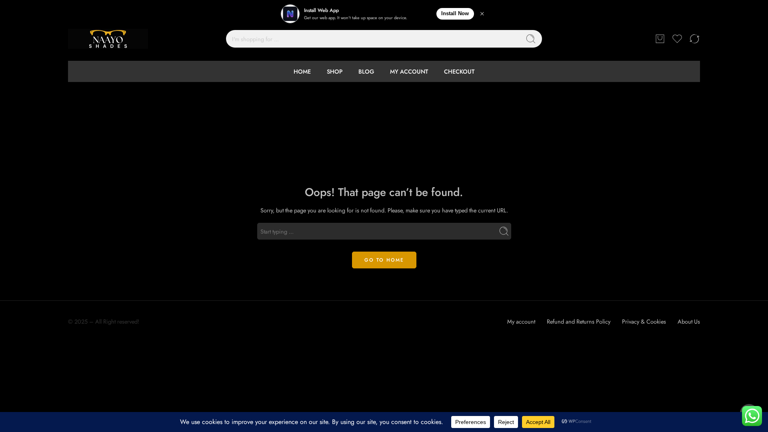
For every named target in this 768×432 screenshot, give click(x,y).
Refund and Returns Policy (578, 321)
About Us (689, 321)
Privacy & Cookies (644, 321)
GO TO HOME (384, 260)
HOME (302, 71)
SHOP (334, 71)
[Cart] (660, 38)
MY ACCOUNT (409, 71)
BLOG (366, 71)
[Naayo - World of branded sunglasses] (108, 39)
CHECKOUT (459, 71)
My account (521, 321)
